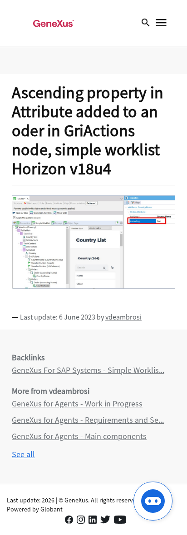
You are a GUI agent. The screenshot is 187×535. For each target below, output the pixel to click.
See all (23, 454)
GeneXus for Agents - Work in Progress (77, 403)
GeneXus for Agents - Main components (79, 436)
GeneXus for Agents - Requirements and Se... (88, 420)
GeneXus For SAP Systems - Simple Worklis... (88, 370)
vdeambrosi (123, 316)
